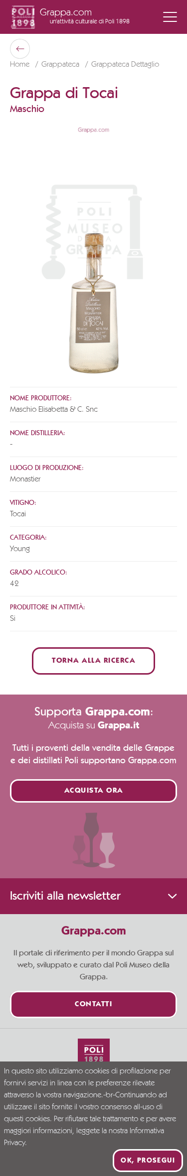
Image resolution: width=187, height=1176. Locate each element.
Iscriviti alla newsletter (65, 896)
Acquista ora (93, 791)
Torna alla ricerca (93, 661)
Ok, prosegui (148, 1160)
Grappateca (61, 65)
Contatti (93, 1004)
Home (20, 65)
